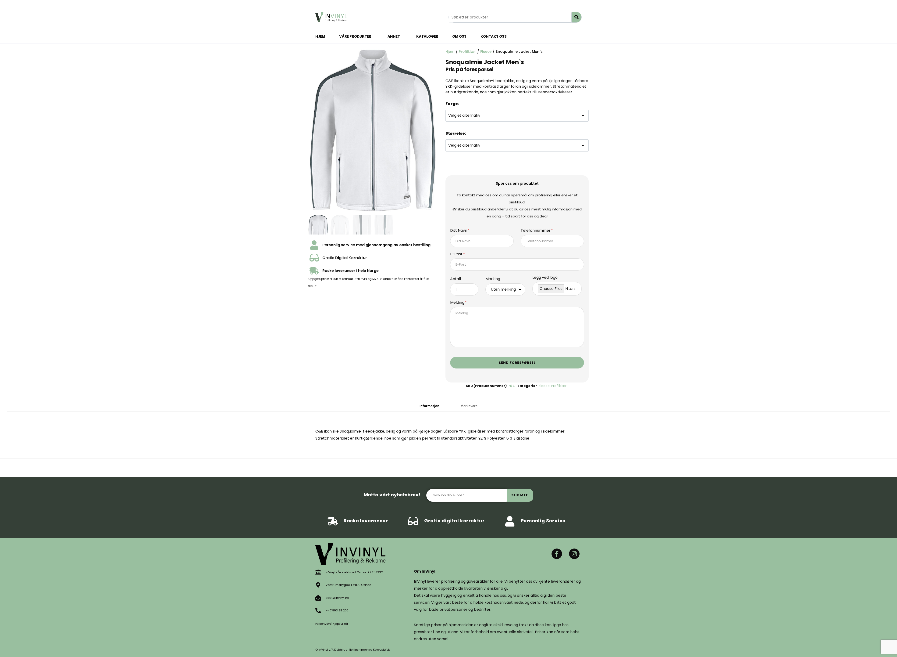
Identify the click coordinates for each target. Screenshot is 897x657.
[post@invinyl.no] (318, 598)
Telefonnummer (536, 230)
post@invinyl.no (337, 598)
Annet (394, 36)
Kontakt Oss (494, 36)
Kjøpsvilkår (340, 624)
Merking (492, 279)
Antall (455, 279)
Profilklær (467, 51)
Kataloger (427, 36)
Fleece (485, 51)
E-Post (456, 254)
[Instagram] (574, 554)
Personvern (323, 624)
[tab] (429, 406)
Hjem (320, 36)
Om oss (459, 36)
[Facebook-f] (557, 554)
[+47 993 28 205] (318, 610)
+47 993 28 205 (337, 610)
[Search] (576, 17)
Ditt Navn (459, 230)
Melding (457, 302)
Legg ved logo (545, 277)
